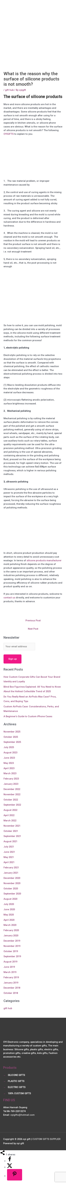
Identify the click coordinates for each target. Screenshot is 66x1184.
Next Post (33, 628)
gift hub (9, 90)
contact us (9, 597)
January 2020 (11, 935)
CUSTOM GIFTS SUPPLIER (46, 1139)
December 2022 (12, 789)
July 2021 (9, 846)
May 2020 (9, 914)
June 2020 (9, 909)
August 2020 (10, 898)
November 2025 (12, 731)
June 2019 (9, 966)
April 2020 (9, 919)
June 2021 (9, 851)
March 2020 (10, 925)
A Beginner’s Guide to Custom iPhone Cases (28, 716)
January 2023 (11, 783)
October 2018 (11, 993)
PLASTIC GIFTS (16, 1081)
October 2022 (11, 799)
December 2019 (12, 940)
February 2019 (11, 977)
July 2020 (9, 904)
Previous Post (33, 620)
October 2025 (11, 737)
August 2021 (10, 841)
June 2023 (9, 757)
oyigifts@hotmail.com (22, 1114)
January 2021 (11, 872)
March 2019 (10, 972)
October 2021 (11, 831)
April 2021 (9, 862)
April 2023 (9, 768)
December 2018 (12, 987)
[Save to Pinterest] (14, 1174)
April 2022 (9, 815)
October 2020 (11, 888)
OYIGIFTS (9, 134)
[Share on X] (9, 1167)
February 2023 (11, 778)
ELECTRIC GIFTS (16, 1087)
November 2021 (12, 825)
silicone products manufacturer (44, 560)
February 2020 (11, 930)
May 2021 (9, 857)
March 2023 (10, 773)
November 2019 (12, 946)
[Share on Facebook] (9, 1160)
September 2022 (12, 804)
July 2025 (9, 747)
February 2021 (11, 867)
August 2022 (10, 810)
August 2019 (10, 961)
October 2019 (11, 951)
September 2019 (12, 956)
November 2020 (12, 883)
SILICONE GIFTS (16, 1075)
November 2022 (12, 794)
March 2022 (10, 820)
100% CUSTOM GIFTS (19, 1093)
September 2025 (12, 742)
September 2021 (12, 836)
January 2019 (11, 982)
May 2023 (9, 763)
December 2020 (12, 878)
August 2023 (10, 752)
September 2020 (12, 893)
